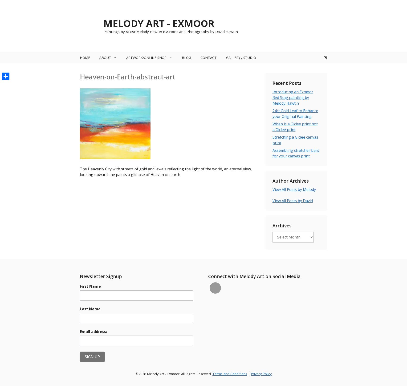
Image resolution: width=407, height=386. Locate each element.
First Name (90, 286)
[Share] (5, 76)
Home (85, 57)
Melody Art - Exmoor (158, 23)
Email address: (93, 331)
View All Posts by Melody (294, 189)
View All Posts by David (293, 200)
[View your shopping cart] (325, 57)
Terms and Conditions (229, 374)
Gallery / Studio (241, 57)
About (105, 57)
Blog (186, 57)
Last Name (90, 309)
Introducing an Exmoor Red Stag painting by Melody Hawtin (293, 97)
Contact (208, 57)
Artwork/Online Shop (146, 57)
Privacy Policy (261, 374)
